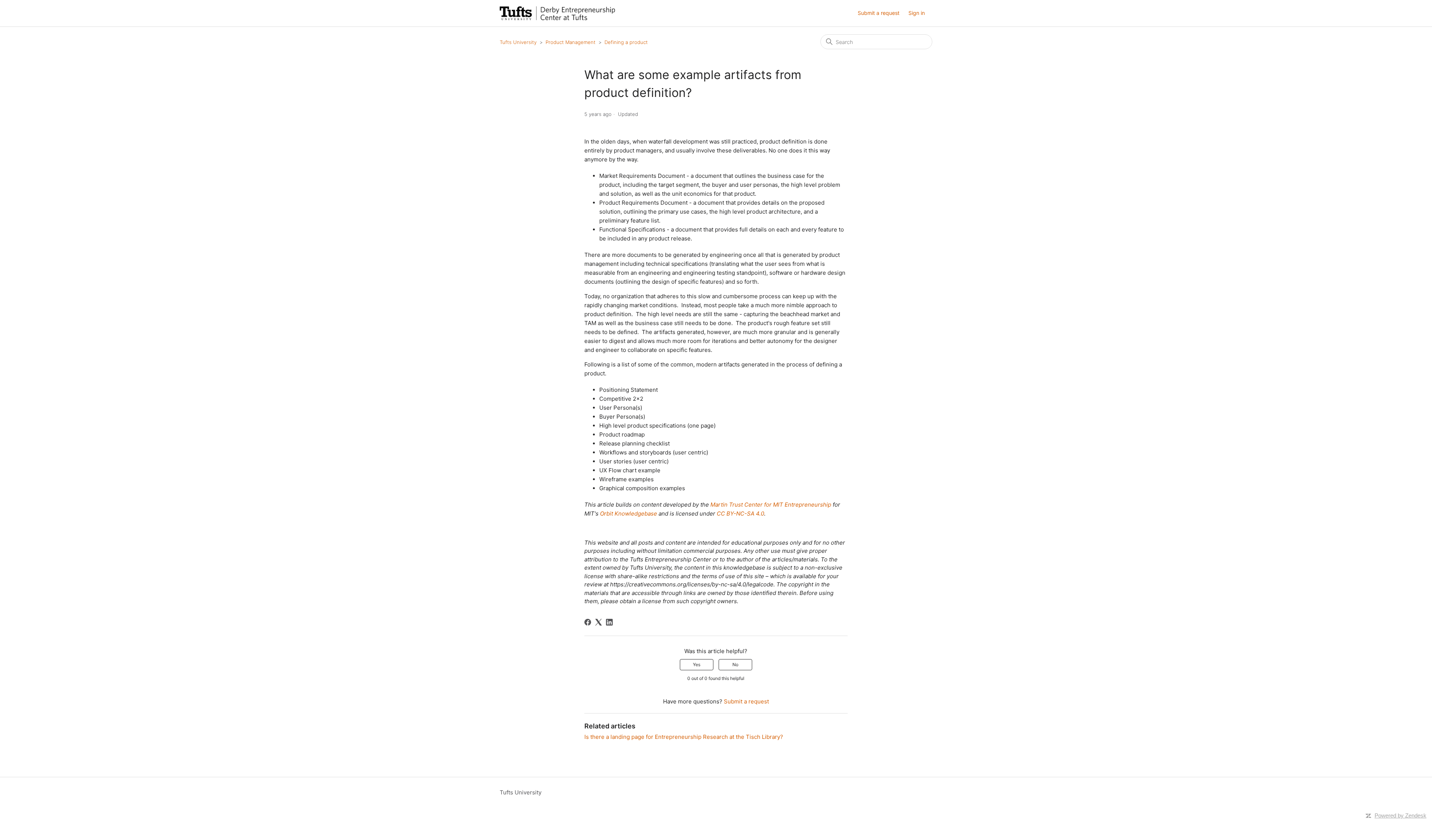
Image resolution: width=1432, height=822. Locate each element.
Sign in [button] (916, 13)
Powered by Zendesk (1400, 815)
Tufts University (518, 42)
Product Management (571, 42)
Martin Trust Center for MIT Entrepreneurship (770, 504)
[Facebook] (587, 622)
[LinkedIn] (609, 622)
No (735, 664)
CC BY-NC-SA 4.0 (740, 513)
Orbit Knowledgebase (628, 513)
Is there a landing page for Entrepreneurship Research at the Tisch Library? (683, 736)
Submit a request (878, 13)
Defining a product (626, 42)
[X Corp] (598, 622)
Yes (696, 664)
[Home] (557, 13)
